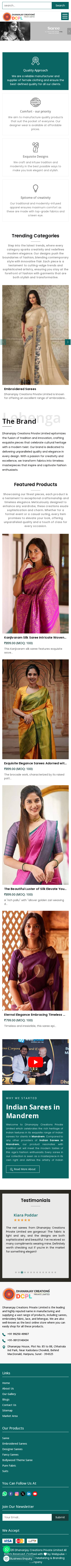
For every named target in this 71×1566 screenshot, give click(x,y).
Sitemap (7, 1410)
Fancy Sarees (10, 1454)
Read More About (24, 1169)
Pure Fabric (9, 1465)
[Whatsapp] (4, 1493)
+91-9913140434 (17, 1340)
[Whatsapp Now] (6, 1549)
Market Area (10, 1416)
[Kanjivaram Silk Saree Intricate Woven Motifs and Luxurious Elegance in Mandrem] (35, 584)
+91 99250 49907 (18, 1334)
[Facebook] (10, 1493)
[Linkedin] (29, 1493)
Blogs (5, 1399)
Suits (5, 1471)
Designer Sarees (12, 1449)
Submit (60, 1517)
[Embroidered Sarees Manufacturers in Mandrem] (35, 335)
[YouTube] (35, 1493)
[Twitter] (22, 1493)
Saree (5, 1438)
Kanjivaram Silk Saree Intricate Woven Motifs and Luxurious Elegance (35, 637)
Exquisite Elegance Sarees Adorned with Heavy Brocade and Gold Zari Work (35, 763)
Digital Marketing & (39, 1558)
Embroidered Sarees (20, 389)
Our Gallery (9, 1394)
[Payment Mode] (19, 1541)
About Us (8, 1388)
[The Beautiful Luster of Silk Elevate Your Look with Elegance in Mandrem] (35, 835)
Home (6, 1383)
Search (60, 5)
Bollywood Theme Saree (17, 1460)
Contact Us (9, 1405)
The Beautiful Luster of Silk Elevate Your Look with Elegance (35, 889)
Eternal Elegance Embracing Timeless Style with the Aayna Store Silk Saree (35, 1014)
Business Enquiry (20, 1559)
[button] (68, 342)
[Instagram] (16, 1493)
